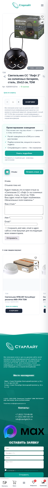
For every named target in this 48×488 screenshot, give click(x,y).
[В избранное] (42, 17)
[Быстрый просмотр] (36, 268)
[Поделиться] (4, 76)
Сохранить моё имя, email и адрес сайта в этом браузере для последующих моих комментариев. (23, 230)
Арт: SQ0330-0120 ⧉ (9, 87)
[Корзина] (14, 482)
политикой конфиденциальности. (27, 470)
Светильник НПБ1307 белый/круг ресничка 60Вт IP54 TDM (20, 298)
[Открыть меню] (42, 5)
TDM (4, 73)
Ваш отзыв (10, 204)
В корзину (30, 102)
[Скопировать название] (44, 76)
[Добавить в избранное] (36, 258)
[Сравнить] (42, 22)
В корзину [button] (13, 311)
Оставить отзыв (32, 172)
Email (8, 221)
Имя (7, 218)
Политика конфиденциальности (15, 403)
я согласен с (22, 470)
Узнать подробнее (24, 153)
